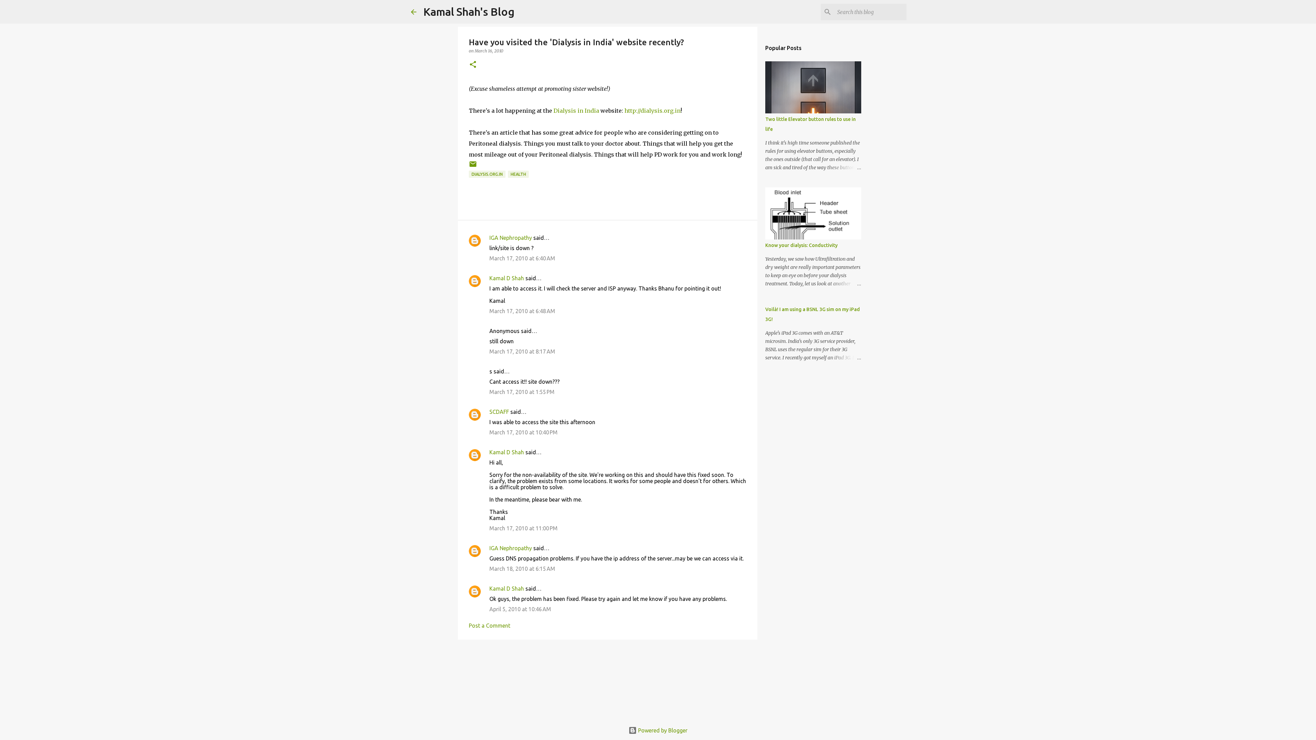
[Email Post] (473, 166)
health (518, 174)
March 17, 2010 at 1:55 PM (522, 392)
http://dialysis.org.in (652, 110)
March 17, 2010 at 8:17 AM (522, 351)
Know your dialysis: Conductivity (801, 245)
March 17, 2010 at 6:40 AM (522, 258)
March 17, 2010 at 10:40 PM (523, 432)
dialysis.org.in (487, 174)
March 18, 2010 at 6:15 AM (522, 569)
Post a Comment (489, 625)
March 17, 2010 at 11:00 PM (523, 528)
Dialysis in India (576, 110)
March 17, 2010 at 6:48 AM (522, 311)
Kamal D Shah (506, 278)
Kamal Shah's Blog (468, 11)
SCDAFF (499, 412)
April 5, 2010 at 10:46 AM (520, 609)
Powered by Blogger (662, 730)
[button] (473, 65)
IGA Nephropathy (510, 238)
